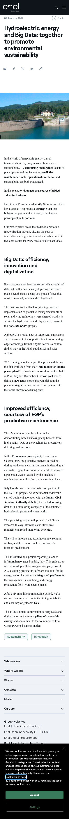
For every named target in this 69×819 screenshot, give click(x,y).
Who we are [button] (12, 661)
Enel (7, 726)
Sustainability (16, 636)
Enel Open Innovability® (20, 732)
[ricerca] (56, 7)
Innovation (41, 636)
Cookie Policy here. (16, 777)
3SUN (44, 732)
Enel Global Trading (26, 726)
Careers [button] (9, 708)
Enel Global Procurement (20, 737)
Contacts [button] (10, 689)
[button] (5, 69)
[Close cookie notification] (64, 748)
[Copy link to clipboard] (41, 69)
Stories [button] (8, 680)
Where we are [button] (13, 670)
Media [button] (8, 699)
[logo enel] (11, 7)
